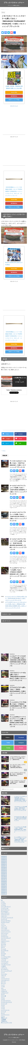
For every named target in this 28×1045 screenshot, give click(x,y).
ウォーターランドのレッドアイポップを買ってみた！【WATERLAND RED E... (17, 766)
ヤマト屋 (3, 996)
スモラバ (3, 942)
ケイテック (4, 919)
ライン (3, 997)
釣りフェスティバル (6, 1022)
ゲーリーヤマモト (6, 920)
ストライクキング (6, 938)
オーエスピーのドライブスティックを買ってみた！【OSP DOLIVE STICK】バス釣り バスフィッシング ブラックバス (18, 516)
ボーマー (3, 981)
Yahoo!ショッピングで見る (14, 99)
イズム (3, 902)
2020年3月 (4, 890)
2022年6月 (4, 867)
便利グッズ (4, 1018)
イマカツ (3, 905)
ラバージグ (4, 1003)
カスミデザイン (5, 912)
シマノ (3, 923)
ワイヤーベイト (5, 1014)
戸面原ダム (4, 1021)
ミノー (3, 985)
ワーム (3, 450)
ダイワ (3, 947)
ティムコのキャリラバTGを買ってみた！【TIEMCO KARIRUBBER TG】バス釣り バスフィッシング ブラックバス (18, 706)
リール (3, 1008)
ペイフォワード (5, 978)
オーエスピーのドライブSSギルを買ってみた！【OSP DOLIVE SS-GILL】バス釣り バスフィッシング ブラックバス (16, 598)
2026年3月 (4, 861)
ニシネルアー (4, 958)
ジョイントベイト (6, 931)
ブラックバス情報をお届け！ (14, 1037)
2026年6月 (4, 856)
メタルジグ (4, 991)
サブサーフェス (5, 922)
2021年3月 (4, 878)
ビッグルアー (4, 969)
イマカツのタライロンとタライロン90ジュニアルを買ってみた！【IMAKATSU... (17, 758)
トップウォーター (6, 956)
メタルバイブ (4, 992)
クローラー (4, 916)
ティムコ (3, 949)
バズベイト (4, 967)
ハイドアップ (4, 961)
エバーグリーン (5, 909)
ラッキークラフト (6, 1000)
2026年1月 (4, 864)
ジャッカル (4, 928)
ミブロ (3, 986)
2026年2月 (4, 862)
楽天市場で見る (14, 96)
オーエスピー (4, 911)
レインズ (3, 1011)
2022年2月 (4, 873)
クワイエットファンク (7, 917)
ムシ (2, 988)
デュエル (3, 953)
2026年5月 (4, 858)
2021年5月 (4, 876)
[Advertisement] (14, 121)
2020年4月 (4, 889)
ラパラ (3, 1005)
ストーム (3, 939)
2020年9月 (4, 881)
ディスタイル (4, 950)
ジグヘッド (4, 927)
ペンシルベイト (5, 980)
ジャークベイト (5, 930)
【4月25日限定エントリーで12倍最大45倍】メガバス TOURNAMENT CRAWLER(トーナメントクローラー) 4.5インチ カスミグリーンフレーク (13, 191)
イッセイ (3, 903)
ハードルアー (4, 963)
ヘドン (3, 977)
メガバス (3, 989)
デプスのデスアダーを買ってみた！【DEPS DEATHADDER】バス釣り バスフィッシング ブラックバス (18, 691)
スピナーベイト (5, 941)
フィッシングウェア (6, 970)
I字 (2, 900)
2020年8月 (4, 883)
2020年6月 (4, 886)
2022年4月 (4, 870)
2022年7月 (4, 865)
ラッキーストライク (6, 1002)
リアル (3, 1007)
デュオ (3, 955)
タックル (3, 944)
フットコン (4, 974)
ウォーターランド (6, 906)
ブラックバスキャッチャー (14, 3)
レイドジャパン (5, 1010)
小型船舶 (3, 1019)
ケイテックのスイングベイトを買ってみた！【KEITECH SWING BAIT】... (17, 774)
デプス (3, 952)
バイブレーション (6, 964)
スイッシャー (4, 933)
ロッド (3, 1013)
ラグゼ (3, 999)
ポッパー (3, 983)
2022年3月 (4, 872)
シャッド (3, 925)
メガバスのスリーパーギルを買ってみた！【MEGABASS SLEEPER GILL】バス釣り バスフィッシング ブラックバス (18, 676)
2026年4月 (4, 859)
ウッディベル (4, 908)
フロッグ (3, 975)
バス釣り (3, 966)
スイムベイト (4, 936)
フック (3, 972)
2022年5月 (4, 869)
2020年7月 (4, 884)
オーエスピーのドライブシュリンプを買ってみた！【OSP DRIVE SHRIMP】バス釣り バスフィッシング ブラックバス (18, 490)
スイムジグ (4, 934)
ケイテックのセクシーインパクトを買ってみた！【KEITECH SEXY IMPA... (17, 782)
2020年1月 (4, 894)
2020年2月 (4, 892)
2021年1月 (4, 879)
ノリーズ (3, 960)
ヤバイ (3, 994)
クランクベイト (5, 914)
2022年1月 (4, 875)
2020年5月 (4, 887)
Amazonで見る (14, 92)
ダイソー (3, 945)
